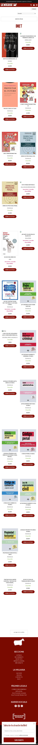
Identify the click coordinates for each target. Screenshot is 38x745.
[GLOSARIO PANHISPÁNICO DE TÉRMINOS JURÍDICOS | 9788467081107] (28, 34)
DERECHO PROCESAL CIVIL (28, 156)
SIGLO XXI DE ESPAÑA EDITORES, (28, 187)
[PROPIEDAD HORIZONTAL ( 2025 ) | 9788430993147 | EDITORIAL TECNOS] (10, 539)
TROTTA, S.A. (10, 110)
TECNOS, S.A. (28, 108)
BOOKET (10, 61)
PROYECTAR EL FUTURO (10, 108)
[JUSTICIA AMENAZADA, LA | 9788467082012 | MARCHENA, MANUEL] (10, 45)
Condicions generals (19, 689)
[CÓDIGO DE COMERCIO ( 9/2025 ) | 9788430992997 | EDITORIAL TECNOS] (10, 490)
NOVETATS (19, 659)
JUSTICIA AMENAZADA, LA (10, 58)
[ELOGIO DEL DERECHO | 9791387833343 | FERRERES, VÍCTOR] (10, 243)
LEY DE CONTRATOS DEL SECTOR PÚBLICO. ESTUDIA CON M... (10, 303)
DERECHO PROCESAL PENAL (10, 205)
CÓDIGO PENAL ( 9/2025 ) (28, 453)
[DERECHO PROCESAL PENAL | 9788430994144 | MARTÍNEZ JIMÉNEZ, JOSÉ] (10, 192)
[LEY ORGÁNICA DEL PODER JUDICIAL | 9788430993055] (28, 292)
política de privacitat (23, 735)
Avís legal (19, 691)
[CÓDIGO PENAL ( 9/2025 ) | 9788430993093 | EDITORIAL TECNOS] (28, 440)
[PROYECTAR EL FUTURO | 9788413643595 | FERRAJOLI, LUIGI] (10, 94)
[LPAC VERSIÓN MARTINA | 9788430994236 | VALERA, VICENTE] (10, 142)
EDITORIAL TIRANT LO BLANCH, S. (10, 337)
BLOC (19, 679)
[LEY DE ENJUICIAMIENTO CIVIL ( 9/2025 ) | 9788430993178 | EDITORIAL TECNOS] (28, 490)
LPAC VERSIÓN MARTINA (10, 153)
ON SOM (19, 675)
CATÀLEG (19, 655)
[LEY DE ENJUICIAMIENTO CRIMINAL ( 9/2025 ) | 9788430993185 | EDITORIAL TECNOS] (28, 341)
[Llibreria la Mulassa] (9, 5)
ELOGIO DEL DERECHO (10, 257)
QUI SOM (19, 673)
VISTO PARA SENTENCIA (28, 184)
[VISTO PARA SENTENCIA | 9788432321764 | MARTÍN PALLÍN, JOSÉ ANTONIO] (28, 182)
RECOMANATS (19, 657)
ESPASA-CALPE (28, 39)
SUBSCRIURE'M (18, 740)
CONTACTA (19, 677)
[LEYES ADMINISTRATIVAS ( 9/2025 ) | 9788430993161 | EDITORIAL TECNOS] (28, 391)
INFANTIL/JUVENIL (19, 661)
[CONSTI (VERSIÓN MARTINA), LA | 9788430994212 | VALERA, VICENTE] (28, 92)
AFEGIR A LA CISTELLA (10, 69)
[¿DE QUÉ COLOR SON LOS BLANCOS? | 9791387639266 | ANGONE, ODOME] (28, 232)
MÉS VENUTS (19, 663)
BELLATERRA (28, 238)
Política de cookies (19, 693)
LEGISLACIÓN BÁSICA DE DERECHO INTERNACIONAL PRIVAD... (10, 455)
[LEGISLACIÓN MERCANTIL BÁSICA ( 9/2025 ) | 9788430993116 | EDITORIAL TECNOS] (10, 391)
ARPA (10, 259)
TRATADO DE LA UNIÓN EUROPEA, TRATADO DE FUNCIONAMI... (10, 581)
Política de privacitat (19, 695)
